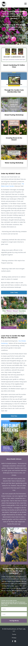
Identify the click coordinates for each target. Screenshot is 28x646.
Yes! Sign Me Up (14, 620)
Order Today (14, 292)
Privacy (14, 638)
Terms (14, 634)
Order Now (14, 416)
